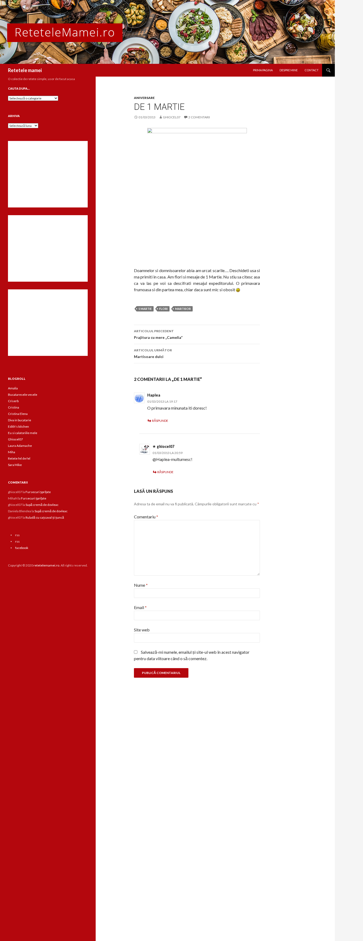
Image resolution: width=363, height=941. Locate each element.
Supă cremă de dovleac (42, 505)
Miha (11, 452)
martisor (183, 308)
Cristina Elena (18, 414)
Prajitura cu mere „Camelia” (158, 334)
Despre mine (289, 70)
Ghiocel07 (15, 439)
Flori (163, 308)
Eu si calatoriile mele (22, 433)
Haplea (153, 395)
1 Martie (145, 308)
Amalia (13, 388)
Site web (142, 629)
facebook (21, 548)
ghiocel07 (171, 117)
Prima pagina (263, 70)
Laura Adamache (20, 446)
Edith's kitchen (18, 426)
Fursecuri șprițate (38, 492)
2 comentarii (199, 117)
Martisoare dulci (153, 353)
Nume (141, 585)
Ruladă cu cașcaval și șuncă (45, 517)
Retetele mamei (25, 70)
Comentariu (146, 516)
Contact (312, 70)
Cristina (13, 407)
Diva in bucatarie (19, 420)
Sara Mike (15, 465)
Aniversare (144, 98)
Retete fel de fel (19, 458)
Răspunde (160, 421)
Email (140, 607)
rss (17, 535)
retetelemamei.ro (46, 565)
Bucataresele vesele (22, 395)
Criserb (13, 401)
